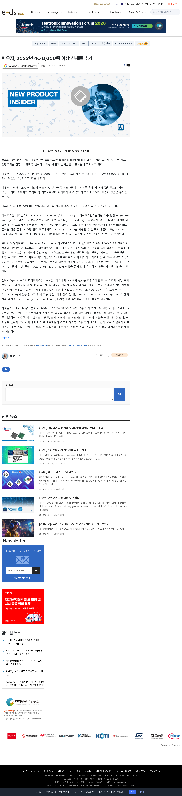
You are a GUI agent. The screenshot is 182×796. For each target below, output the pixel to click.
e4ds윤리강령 (125, 771)
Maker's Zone (136, 12)
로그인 (138, 4)
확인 (132, 792)
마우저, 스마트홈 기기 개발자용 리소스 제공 (63, 450)
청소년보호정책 (74, 771)
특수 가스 (106, 43)
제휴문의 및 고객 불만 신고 (105, 771)
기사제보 (88, 771)
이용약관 (61, 771)
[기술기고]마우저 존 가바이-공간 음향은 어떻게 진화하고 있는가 (74, 524)
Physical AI (40, 43)
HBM (53, 43)
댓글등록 (9, 385)
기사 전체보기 (101, 354)
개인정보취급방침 (47, 771)
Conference (94, 12)
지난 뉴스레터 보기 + (23, 577)
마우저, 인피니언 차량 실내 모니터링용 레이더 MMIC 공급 (71, 428)
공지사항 (160, 4)
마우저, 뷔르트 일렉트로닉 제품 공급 (59, 472)
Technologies (53, 12)
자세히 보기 (142, 792)
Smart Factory (69, 43)
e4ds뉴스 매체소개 (29, 771)
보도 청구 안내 (42, 345)
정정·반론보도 (129, 4)
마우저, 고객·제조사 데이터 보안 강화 (59, 498)
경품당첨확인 (174, 4)
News (34, 12)
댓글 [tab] (6, 369)
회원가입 (145, 4)
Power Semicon (123, 43)
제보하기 (119, 355)
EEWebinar (115, 12)
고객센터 (152, 4)
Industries (73, 12)
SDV (84, 43)
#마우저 (5, 337)
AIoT (93, 43)
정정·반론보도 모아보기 (78, 345)
